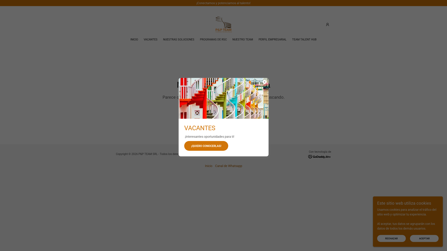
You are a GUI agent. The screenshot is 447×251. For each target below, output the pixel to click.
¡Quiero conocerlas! (206, 146)
